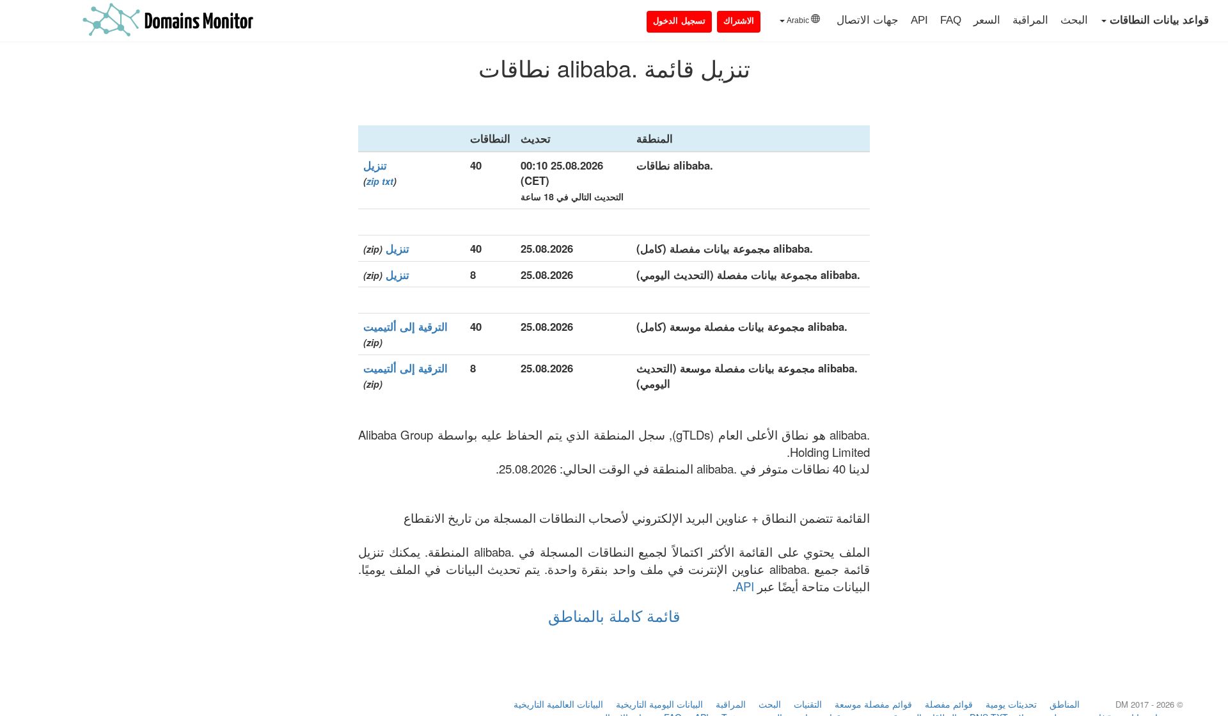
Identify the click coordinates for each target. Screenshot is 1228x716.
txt (387, 181)
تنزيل (375, 165)
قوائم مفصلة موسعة (873, 703)
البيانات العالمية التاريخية (558, 703)
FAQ (950, 20)
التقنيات (808, 703)
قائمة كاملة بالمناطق (614, 615)
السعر (986, 20)
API (919, 20)
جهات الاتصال (868, 20)
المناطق (1065, 703)
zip (372, 181)
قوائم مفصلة (949, 703)
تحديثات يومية (1011, 703)
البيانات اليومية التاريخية (659, 703)
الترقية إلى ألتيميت (405, 326)
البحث (1074, 20)
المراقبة (1030, 20)
